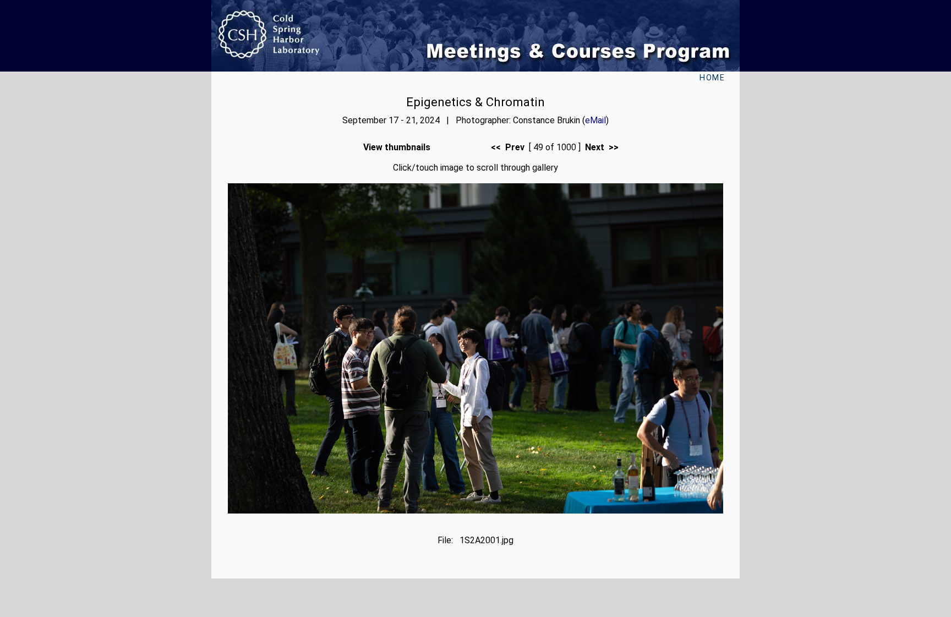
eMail (595, 120)
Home (712, 78)
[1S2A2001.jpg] (475, 510)
